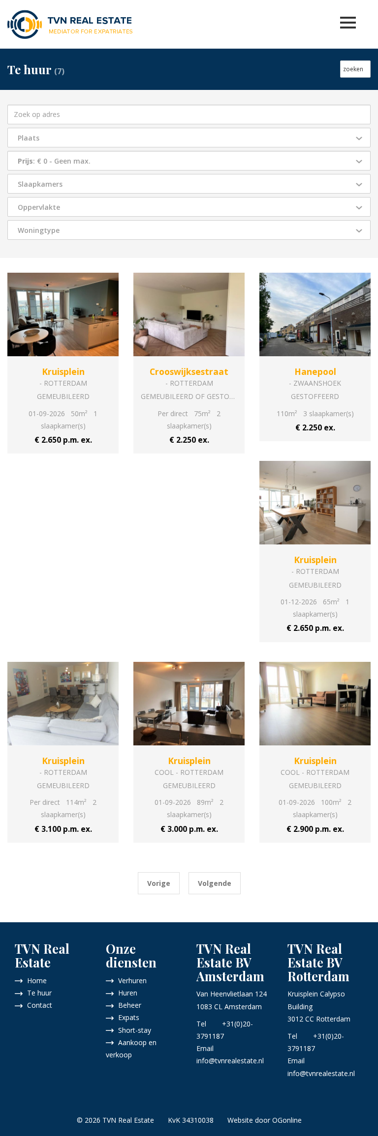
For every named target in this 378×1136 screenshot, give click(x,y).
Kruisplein (63, 371)
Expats (126, 1017)
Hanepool (315, 371)
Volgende (214, 883)
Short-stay (132, 1030)
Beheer (127, 1005)
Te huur (37, 992)
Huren (125, 992)
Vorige (158, 883)
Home (35, 980)
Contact (37, 1005)
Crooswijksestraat (189, 371)
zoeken (355, 69)
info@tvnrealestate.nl (230, 1060)
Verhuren (130, 980)
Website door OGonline (264, 1120)
